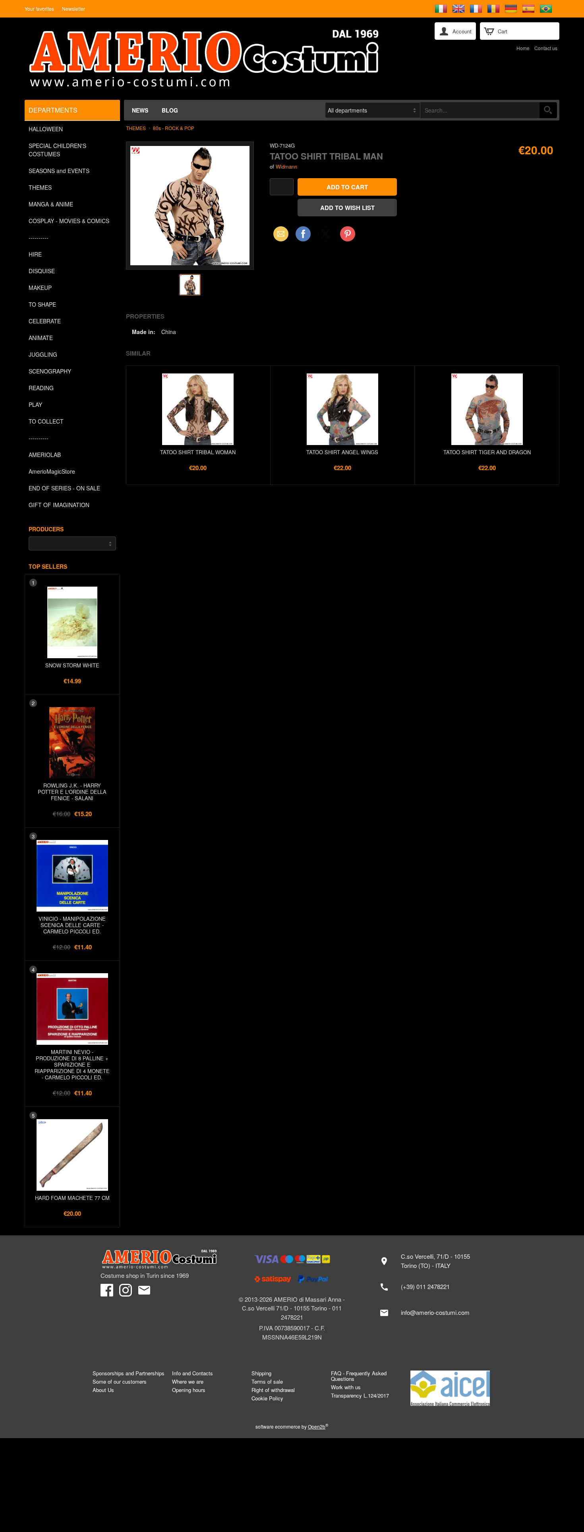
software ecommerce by (292, 1426)
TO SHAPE (42, 304)
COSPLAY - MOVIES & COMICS (69, 221)
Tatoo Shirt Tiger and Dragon (487, 452)
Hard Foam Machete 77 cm (72, 1197)
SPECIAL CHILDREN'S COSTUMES (57, 150)
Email (278, 233)
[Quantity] (282, 187)
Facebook (303, 233)
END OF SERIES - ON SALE (64, 488)
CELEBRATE (45, 321)
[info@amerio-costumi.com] (428, 1313)
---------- (38, 237)
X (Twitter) (325, 236)
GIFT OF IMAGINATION (59, 505)
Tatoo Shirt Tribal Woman (198, 452)
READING (41, 388)
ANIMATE (41, 338)
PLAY (35, 404)
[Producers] (72, 543)
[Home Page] (224, 58)
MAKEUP (40, 288)
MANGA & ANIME (51, 204)
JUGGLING (43, 354)
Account (462, 31)
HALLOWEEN (46, 129)
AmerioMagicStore (52, 471)
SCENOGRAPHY (50, 371)
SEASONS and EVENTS (59, 171)
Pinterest (347, 233)
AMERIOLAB (45, 455)
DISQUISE (42, 271)
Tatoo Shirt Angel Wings (342, 452)
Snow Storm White (72, 665)
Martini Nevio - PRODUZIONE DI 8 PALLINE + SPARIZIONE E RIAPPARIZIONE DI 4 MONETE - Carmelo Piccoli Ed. (72, 1064)
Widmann (286, 166)
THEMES (40, 187)
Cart (502, 31)
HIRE (35, 254)
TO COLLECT (46, 421)
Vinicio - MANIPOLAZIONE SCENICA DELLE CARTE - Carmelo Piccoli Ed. (72, 925)
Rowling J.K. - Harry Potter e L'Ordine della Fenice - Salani (72, 792)
